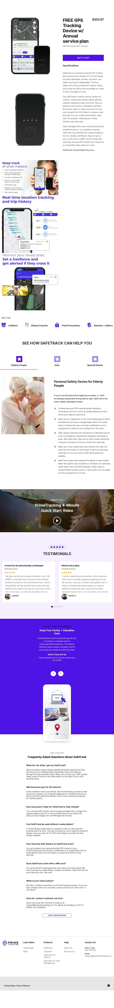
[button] (19, 361)
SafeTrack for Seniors (50, 956)
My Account (69, 951)
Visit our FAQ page (57, 915)
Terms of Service (23, 986)
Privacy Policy (9, 986)
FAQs (25, 951)
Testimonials (28, 948)
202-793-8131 (90, 950)
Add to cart (83, 58)
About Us (68, 948)
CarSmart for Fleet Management (52, 962)
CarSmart (48, 951)
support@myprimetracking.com (98, 956)
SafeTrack (48, 948)
